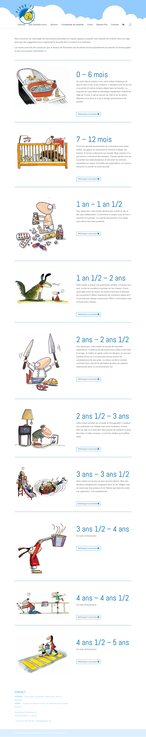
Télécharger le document (87, 114)
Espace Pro (102, 25)
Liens (90, 25)
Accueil (21, 25)
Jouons (54, 25)
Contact (115, 25)
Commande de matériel (72, 25)
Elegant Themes (34, 733)
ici (45, 51)
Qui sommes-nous (38, 25)
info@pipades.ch (43, 721)
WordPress (60, 733)
